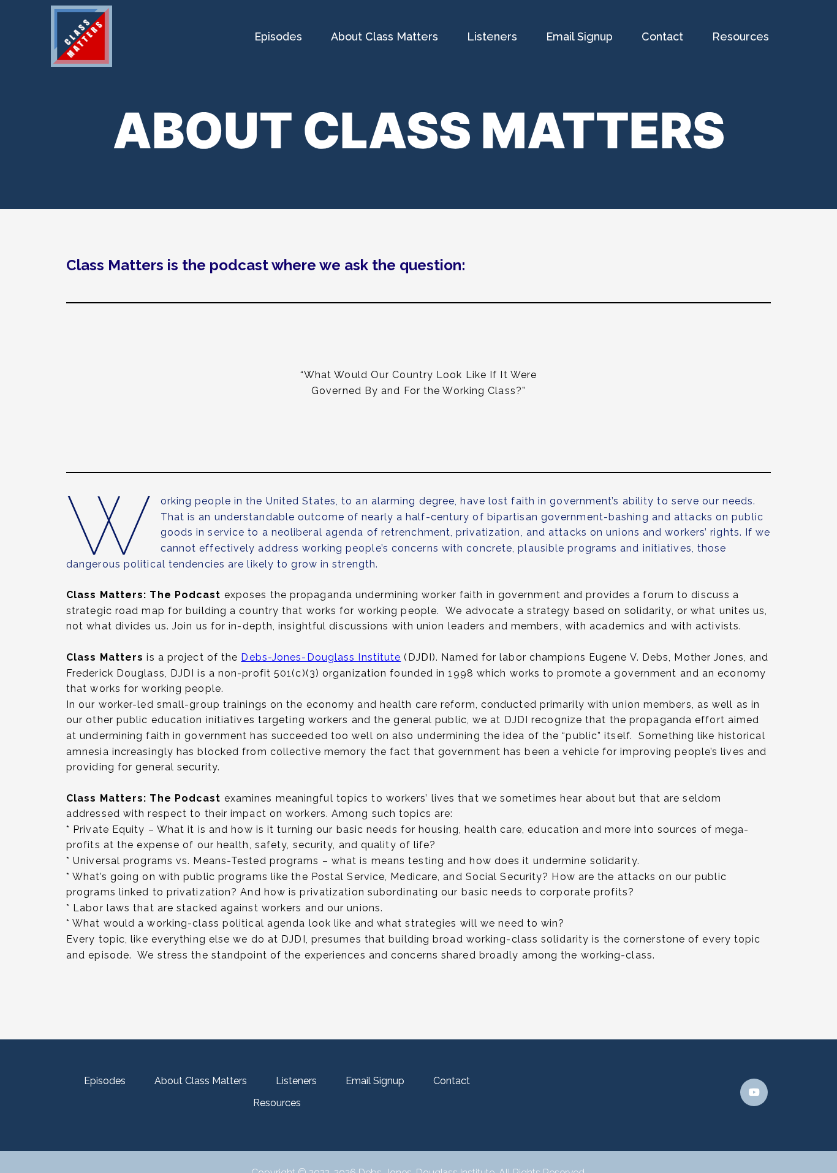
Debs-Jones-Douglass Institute (321, 657)
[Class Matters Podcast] (81, 63)
